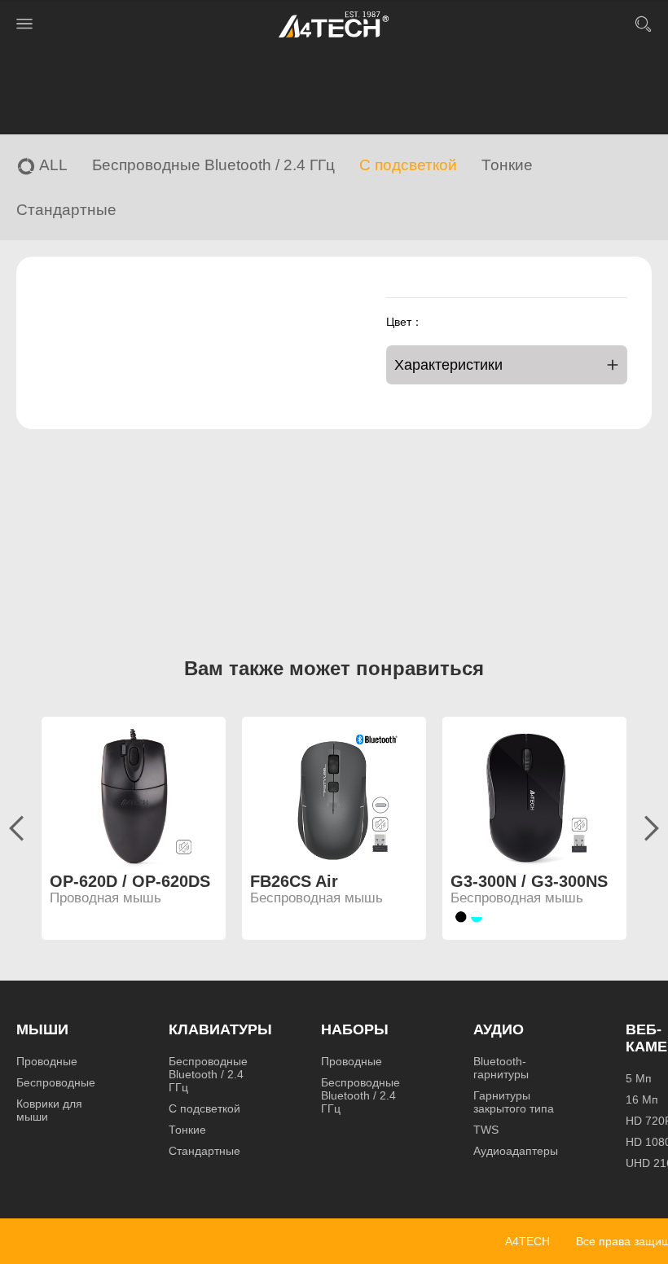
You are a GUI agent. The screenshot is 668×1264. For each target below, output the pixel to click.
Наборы (355, 1029)
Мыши (42, 1029)
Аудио (498, 1029)
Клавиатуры (220, 1029)
